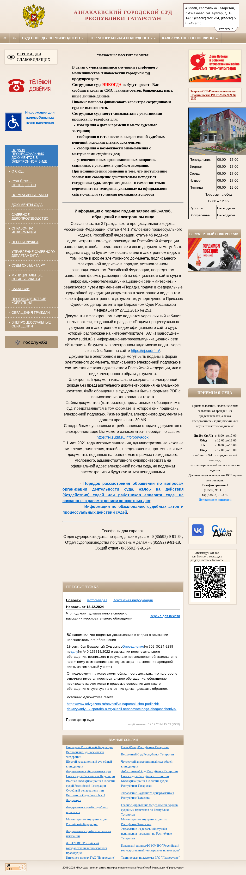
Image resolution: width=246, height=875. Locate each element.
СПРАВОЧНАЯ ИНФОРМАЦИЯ (24, 230)
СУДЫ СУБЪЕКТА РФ (28, 265)
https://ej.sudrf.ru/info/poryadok (122, 437)
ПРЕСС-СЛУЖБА (25, 242)
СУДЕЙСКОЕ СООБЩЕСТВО (24, 183)
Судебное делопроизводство (51, 38)
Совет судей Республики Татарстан (145, 776)
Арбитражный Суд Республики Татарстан (149, 771)
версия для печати (165, 616)
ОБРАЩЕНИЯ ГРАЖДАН (31, 312)
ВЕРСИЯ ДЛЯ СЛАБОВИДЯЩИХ (33, 57)
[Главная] (5, 38)
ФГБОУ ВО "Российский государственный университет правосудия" (86, 848)
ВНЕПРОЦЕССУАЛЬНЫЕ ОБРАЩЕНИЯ (31, 324)
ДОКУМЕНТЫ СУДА (27, 205)
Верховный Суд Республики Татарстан (147, 754)
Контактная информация (133, 600)
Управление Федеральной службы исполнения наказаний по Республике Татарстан (146, 833)
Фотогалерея (97, 600)
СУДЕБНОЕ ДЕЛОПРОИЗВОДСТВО (30, 216)
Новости (73, 600)
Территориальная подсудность (121, 38)
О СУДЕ (18, 171)
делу (74, 651)
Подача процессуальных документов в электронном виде (29, 155)
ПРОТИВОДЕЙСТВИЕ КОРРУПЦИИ (29, 301)
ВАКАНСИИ (21, 289)
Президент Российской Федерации (89, 747)
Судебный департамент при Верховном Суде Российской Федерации (85, 795)
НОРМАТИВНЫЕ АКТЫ (30, 195)
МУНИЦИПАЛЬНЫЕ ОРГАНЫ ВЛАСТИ (27, 277)
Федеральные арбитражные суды (88, 771)
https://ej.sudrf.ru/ (145, 351)
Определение (133, 646)
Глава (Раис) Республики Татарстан (145, 747)
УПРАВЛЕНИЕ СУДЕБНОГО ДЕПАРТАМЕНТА (33, 253)
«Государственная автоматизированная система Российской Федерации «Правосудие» (130, 867)
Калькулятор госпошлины (188, 38)
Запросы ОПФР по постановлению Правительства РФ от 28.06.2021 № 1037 (213, 95)
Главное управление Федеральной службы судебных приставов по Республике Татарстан (149, 809)
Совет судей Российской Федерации (90, 776)
